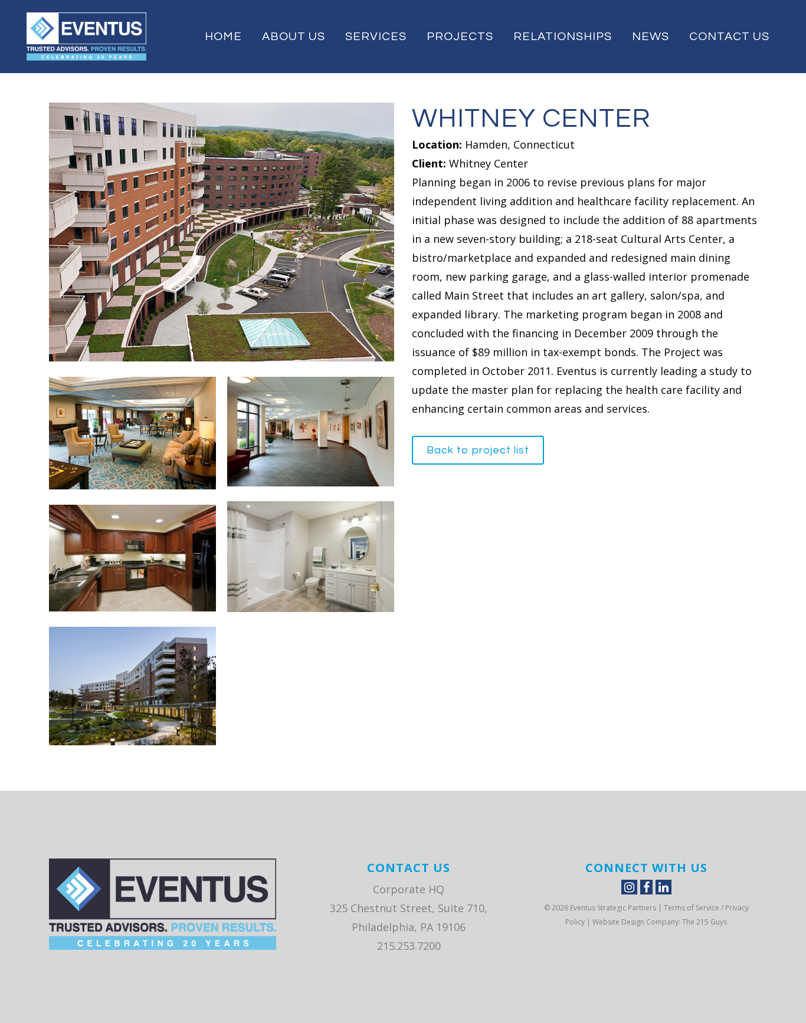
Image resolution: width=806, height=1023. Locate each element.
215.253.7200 (409, 946)
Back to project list (478, 450)
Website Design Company (635, 922)
